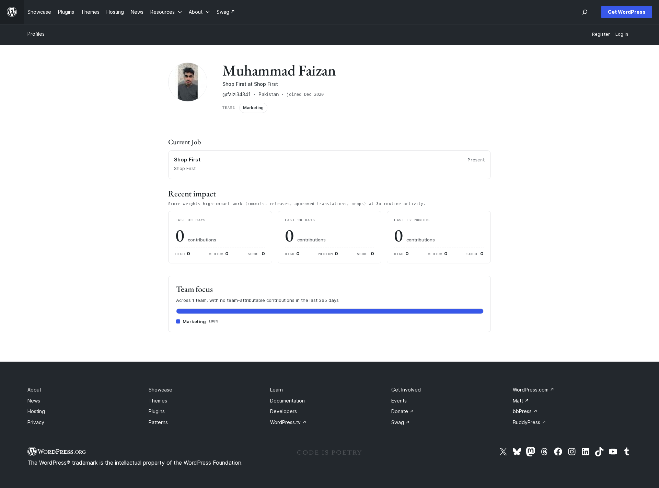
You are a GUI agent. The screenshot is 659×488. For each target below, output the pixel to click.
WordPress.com (533, 390)
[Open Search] (584, 12)
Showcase (160, 390)
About (34, 390)
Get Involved (406, 390)
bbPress (525, 411)
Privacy (35, 422)
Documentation (287, 401)
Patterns (158, 422)
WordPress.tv (288, 422)
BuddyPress (529, 422)
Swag (400, 422)
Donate (402, 411)
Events (399, 401)
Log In (621, 34)
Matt (521, 401)
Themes (158, 401)
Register (601, 34)
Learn (276, 390)
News (33, 401)
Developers (283, 411)
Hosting (36, 411)
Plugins (157, 411)
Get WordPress (627, 12)
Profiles (36, 34)
